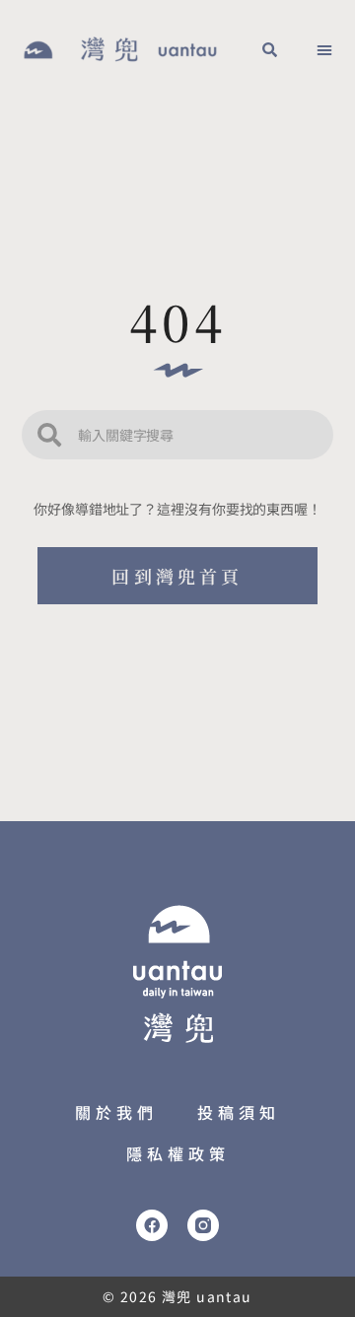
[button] (269, 49)
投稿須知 (238, 1112)
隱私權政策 (178, 1153)
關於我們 (116, 1112)
